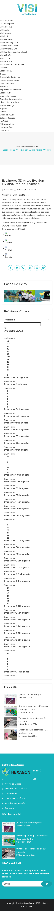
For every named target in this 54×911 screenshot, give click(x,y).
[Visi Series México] (27, 9)
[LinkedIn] (8, 255)
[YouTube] (8, 248)
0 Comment (31, 190)
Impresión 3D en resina (10, 89)
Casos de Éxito (6, 127)
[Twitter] (8, 241)
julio (6, 328)
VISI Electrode (6, 61)
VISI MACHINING (7, 39)
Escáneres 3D (6, 71)
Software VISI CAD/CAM (16, 788)
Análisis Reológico (8, 105)
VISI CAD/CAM (6, 20)
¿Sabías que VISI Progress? (31, 694)
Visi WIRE (4, 67)
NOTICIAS (4, 121)
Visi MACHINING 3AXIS (9, 45)
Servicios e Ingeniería (15, 803)
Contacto (4, 130)
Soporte (3, 108)
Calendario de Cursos (10, 77)
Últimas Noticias (7, 124)
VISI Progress (5, 33)
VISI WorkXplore (7, 23)
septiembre (9, 338)
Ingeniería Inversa (8, 96)
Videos (3, 111)
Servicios (4, 86)
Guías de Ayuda (7, 114)
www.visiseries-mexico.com (14, 226)
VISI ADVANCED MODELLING (12, 64)
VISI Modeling (6, 27)
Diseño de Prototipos (9, 102)
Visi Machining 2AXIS (9, 42)
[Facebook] (8, 234)
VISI (34, 779)
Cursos (3, 74)
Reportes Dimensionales (11, 99)
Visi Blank (4, 36)
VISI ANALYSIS (6, 55)
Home (19, 146)
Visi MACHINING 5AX (8, 49)
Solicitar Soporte (7, 118)
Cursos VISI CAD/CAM (9, 80)
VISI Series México (13, 784)
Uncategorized (30, 146)
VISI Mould (4, 30)
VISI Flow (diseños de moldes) (13, 52)
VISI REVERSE (5, 58)
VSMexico (20, 190)
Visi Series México (26, 903)
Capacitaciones (7, 83)
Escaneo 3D (5, 93)
